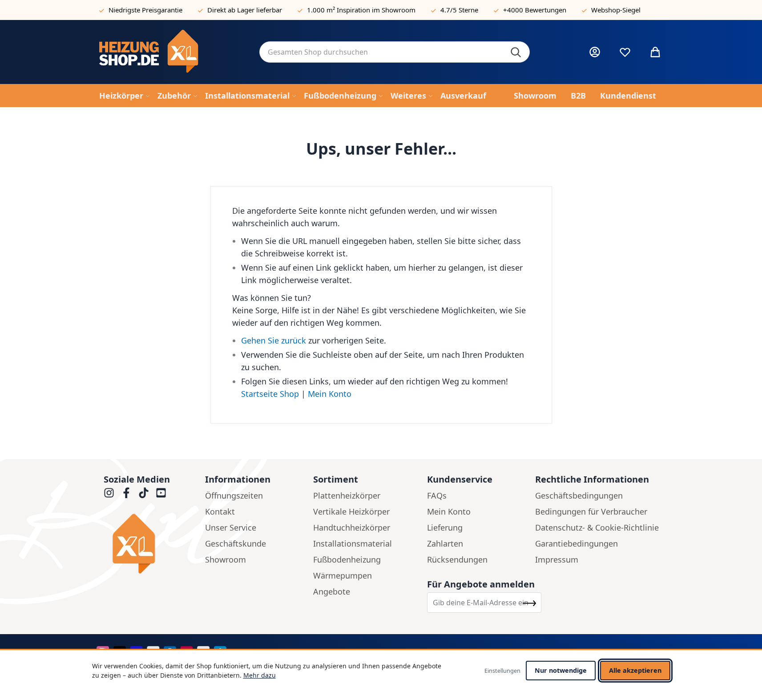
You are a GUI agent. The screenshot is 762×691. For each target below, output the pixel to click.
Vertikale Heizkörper (351, 511)
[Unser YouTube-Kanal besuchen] (161, 492)
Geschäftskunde (235, 543)
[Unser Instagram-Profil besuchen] (109, 492)
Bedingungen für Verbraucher (591, 511)
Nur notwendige (561, 670)
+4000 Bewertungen (534, 9)
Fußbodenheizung (347, 559)
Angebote (331, 591)
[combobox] (394, 52)
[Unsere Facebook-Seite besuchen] (126, 492)
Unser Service (230, 527)
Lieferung (445, 527)
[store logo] (172, 52)
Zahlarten (445, 543)
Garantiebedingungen (576, 543)
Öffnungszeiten (234, 495)
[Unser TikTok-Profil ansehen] (143, 492)
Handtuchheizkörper (351, 527)
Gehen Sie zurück (273, 340)
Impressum (556, 559)
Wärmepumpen (342, 575)
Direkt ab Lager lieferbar (244, 9)
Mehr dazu (259, 675)
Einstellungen (502, 671)
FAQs (437, 495)
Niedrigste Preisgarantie (145, 9)
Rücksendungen (457, 559)
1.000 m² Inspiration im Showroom (361, 9)
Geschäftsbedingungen (579, 495)
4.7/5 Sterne (459, 9)
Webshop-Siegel (616, 9)
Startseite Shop (270, 393)
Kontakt (220, 511)
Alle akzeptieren (635, 670)
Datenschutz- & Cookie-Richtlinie (597, 527)
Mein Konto (329, 393)
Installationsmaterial (352, 543)
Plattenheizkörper (346, 495)
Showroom (225, 559)
